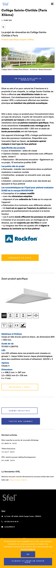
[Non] (52, 553)
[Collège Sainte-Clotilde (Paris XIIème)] (3, 27)
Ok (28, 554)
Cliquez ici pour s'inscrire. (18, 480)
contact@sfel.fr (9, 527)
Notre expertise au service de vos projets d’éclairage (20, 440)
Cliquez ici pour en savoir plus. (28, 561)
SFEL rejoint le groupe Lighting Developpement (18, 457)
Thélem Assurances (8, 448)
